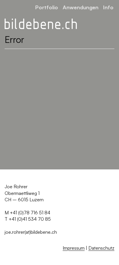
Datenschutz (101, 248)
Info (108, 7)
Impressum (74, 248)
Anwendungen (80, 7)
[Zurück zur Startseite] (41, 24)
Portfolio (46, 7)
